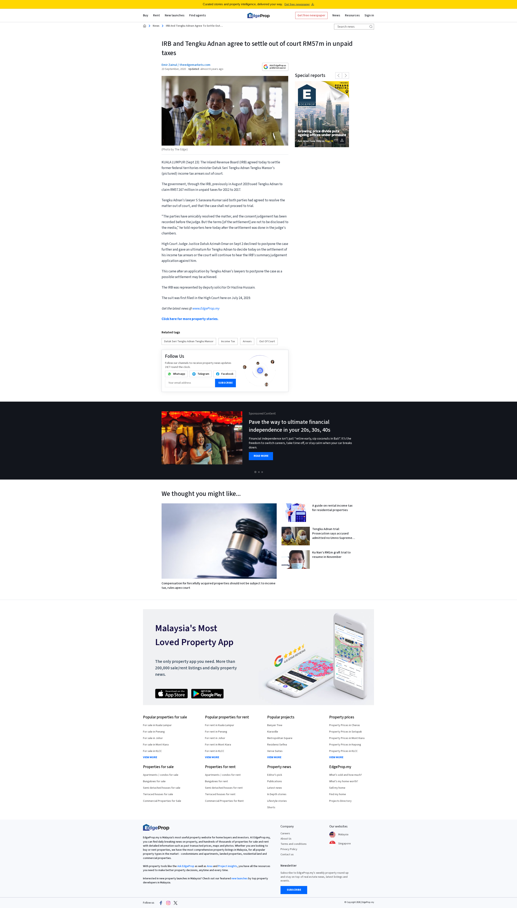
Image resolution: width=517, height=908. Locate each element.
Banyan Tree (274, 725)
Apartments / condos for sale (160, 775)
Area (209, 866)
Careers (285, 833)
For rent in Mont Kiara (218, 745)
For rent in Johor (215, 738)
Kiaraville (272, 732)
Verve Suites (275, 751)
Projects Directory (340, 801)
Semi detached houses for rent (224, 788)
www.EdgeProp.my (205, 308)
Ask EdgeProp (185, 866)
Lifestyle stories (277, 801)
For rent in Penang (216, 732)
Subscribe (225, 383)
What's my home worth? (343, 781)
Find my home (337, 794)
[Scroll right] (512, 440)
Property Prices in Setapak (345, 732)
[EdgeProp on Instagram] (168, 903)
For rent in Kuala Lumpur (219, 725)
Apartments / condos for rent (223, 775)
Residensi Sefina (277, 745)
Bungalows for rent (216, 781)
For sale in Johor (153, 738)
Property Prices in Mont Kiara (347, 738)
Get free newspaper (297, 4)
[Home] (258, 15)
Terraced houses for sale (158, 794)
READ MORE (261, 456)
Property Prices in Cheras (344, 725)
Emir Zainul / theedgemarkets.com (186, 65)
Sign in (369, 15)
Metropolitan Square (279, 738)
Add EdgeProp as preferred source (278, 66)
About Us (286, 839)
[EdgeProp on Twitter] (175, 903)
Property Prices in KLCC (343, 751)
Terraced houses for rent (220, 794)
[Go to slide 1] (255, 472)
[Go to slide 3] (262, 472)
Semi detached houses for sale (161, 788)
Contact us (287, 854)
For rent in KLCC (214, 751)
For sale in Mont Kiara (156, 745)
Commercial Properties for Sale (162, 801)
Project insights (227, 866)
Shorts (271, 807)
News (156, 26)
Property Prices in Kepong (345, 745)
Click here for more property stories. (190, 319)
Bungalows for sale (154, 781)
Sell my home (337, 788)
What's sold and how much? (345, 775)
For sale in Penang (154, 732)
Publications (274, 781)
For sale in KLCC (152, 751)
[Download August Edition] (322, 114)
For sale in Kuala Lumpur (157, 725)
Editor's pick (274, 775)
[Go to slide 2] (259, 472)
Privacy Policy (289, 849)
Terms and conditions (294, 844)
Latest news (274, 788)
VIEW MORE (150, 757)
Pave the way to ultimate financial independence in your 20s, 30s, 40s (289, 426)
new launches (239, 879)
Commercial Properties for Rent (224, 801)
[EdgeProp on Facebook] (161, 903)
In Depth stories (276, 794)
